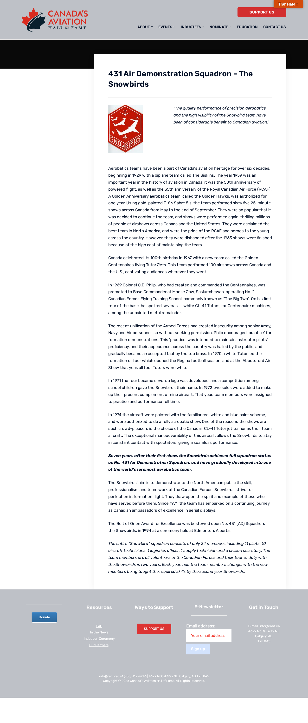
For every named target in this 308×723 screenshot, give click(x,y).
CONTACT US (274, 27)
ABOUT (143, 27)
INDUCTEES (191, 27)
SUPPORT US (262, 12)
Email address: (200, 626)
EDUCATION (247, 27)
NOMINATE (219, 27)
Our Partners (99, 645)
